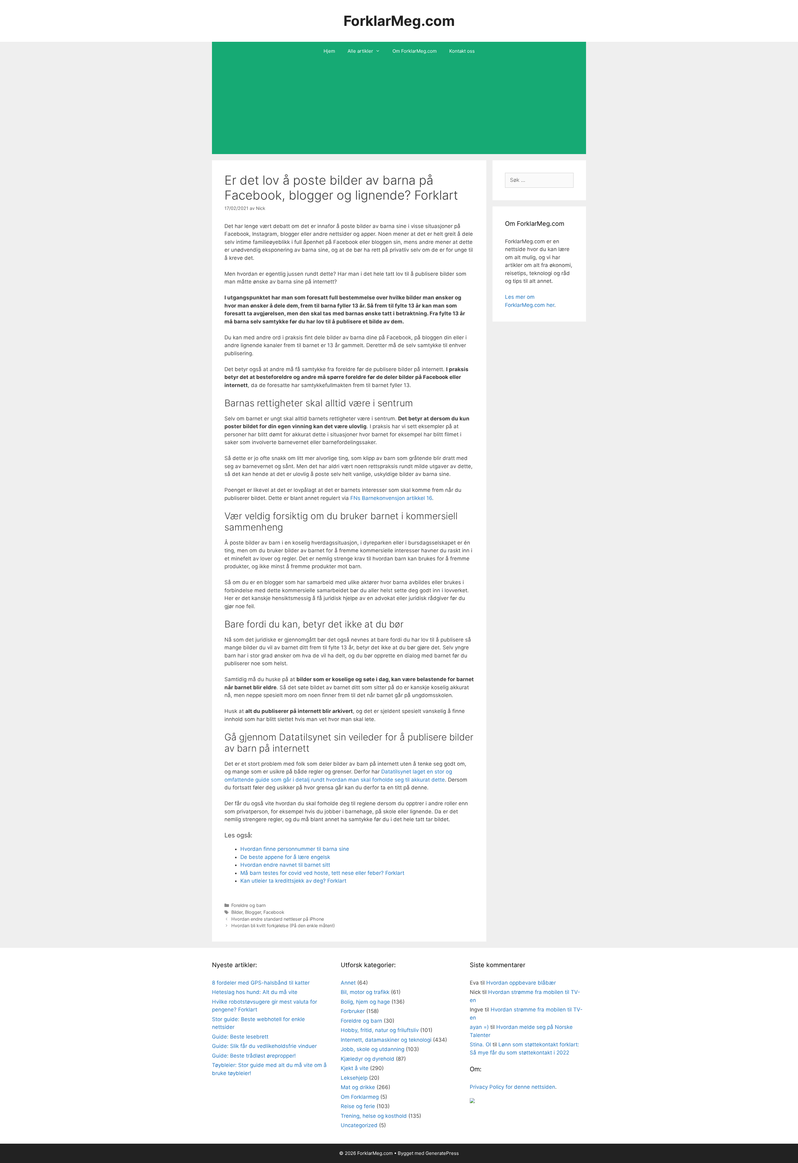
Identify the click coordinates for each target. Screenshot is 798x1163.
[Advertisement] (399, 107)
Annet (348, 983)
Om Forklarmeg (360, 1097)
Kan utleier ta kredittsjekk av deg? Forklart (293, 881)
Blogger (253, 912)
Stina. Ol (480, 1044)
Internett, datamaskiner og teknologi (386, 1040)
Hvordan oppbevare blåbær (521, 983)
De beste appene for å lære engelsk (285, 857)
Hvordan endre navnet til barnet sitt (285, 865)
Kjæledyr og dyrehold (367, 1059)
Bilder (237, 912)
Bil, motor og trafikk (365, 992)
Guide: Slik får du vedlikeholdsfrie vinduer (264, 1046)
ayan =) (479, 1027)
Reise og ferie (358, 1106)
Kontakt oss (462, 51)
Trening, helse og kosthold (374, 1116)
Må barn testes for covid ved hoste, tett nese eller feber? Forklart (322, 873)
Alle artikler (360, 51)
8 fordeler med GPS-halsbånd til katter (261, 983)
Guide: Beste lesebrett (240, 1037)
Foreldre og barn (248, 905)
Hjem (329, 51)
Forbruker (353, 1011)
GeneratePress (442, 1153)
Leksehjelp (354, 1078)
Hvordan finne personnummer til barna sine (294, 849)
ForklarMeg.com (399, 20)
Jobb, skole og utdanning (372, 1049)
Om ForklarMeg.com (414, 51)
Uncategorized (359, 1125)
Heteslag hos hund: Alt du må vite (254, 992)
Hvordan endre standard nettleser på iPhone (277, 919)
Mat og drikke (358, 1087)
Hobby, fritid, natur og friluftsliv (380, 1030)
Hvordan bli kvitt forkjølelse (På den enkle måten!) (283, 925)
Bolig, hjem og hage (365, 1002)
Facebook (273, 912)
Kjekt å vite (354, 1068)
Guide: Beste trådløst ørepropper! (254, 1056)
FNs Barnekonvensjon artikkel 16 (391, 498)
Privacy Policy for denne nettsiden (512, 1087)
